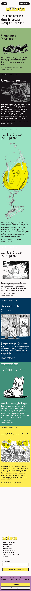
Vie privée (5, 546)
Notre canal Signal (8, 552)
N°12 (16, 129)
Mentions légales (7, 544)
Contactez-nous (7, 548)
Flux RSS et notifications (9, 557)
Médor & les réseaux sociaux (11, 554)
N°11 (16, 364)
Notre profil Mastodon (8, 550)
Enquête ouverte (7, 30)
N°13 (16, 30)
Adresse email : (6, 561)
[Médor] (16, 6)
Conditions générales (8, 542)
